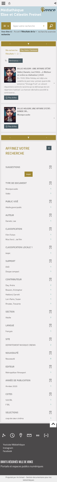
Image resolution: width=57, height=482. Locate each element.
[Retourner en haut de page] (48, 148)
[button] (55, 3)
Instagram (8, 447)
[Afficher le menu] (3, 3)
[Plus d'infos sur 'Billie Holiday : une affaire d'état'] (10, 75)
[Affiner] (29, 43)
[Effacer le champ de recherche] (44, 26)
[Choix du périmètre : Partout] (6, 26)
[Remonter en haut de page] (53, 424)
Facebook (7, 451)
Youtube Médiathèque (14, 444)
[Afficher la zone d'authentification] (10, 3)
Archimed (20, 477)
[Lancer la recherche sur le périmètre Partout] (51, 26)
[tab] (4, 435)
